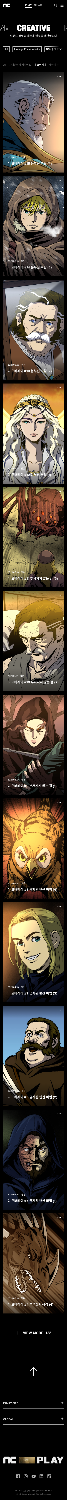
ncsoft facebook (18, 1476)
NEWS (38, 5)
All (6, 49)
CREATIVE (33, 27)
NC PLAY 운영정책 (22, 1490)
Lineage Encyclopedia (27, 49)
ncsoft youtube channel (33, 1476)
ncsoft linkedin (41, 1476)
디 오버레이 (40, 64)
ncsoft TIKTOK (49, 1476)
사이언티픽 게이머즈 (20, 64)
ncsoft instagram (26, 1476)
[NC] (6, 5)
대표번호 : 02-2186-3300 (42, 1490)
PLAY (28, 5)
